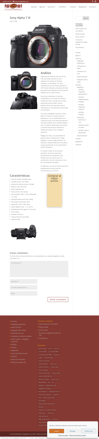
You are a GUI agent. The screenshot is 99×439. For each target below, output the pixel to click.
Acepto (56, 431)
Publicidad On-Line (17, 333)
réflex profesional (43, 416)
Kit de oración (80, 37)
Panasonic (41, 407)
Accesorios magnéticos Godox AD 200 (81, 42)
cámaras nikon (55, 367)
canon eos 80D (42, 351)
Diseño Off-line (16, 327)
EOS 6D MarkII (42, 382)
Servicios (51, 7)
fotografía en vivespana (44, 388)
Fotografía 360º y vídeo (18, 330)
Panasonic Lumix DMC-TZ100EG (47, 410)
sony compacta (42, 422)
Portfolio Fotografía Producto (81, 107)
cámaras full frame (43, 367)
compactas (57, 354)
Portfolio (62, 7)
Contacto (92, 7)
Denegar (72, 431)
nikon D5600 (41, 401)
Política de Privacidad (18, 359)
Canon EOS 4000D (53, 351)
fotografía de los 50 (51, 385)
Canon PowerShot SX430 (45, 354)
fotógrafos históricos (54, 391)
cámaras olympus (43, 370)
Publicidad (80, 117)
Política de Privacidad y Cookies (77, 435)
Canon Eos (56, 348)
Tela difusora (80, 47)
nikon (39, 397)
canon (50, 348)
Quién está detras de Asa (19, 353)
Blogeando (83, 7)
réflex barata (41, 413)
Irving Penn (56, 394)
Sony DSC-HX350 (43, 425)
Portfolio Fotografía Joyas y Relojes (83, 99)
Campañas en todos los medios (21, 336)
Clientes (73, 7)
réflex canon (50, 413)
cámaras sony (54, 379)
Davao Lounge (80, 34)
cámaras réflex (56, 373)
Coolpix (40, 357)
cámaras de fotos (43, 364)
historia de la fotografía (44, 394)
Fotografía (80, 87)
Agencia (42, 7)
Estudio (34, 7)
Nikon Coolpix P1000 (48, 397)
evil (49, 382)
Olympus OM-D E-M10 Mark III (46, 404)
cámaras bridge (48, 357)
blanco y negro (42, 348)
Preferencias (88, 431)
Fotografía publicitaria (18, 324)
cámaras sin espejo (43, 379)
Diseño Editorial (82, 77)
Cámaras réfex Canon (44, 373)
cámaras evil (53, 364)
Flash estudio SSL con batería (48, 324)
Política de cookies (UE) (18, 362)
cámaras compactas (43, 361)
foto (53, 382)
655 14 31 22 (7, 1)
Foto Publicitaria (42, 391)
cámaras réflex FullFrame (45, 376)
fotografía (41, 385)
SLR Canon (55, 419)
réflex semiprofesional (44, 419)
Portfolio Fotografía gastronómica (82, 92)
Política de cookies (63, 435)
